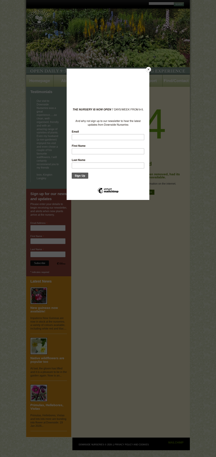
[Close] (148, 69)
